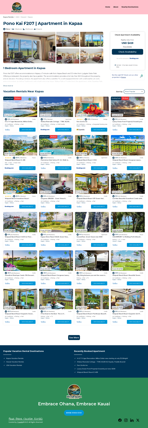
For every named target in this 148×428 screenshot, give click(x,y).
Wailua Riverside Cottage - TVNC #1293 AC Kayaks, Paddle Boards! (101, 362)
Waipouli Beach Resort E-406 (15, 160)
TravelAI (20, 422)
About (115, 7)
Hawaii (23, 17)
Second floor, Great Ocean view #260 (89, 237)
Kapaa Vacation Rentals (15, 358)
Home (107, 7)
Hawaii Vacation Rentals (15, 362)
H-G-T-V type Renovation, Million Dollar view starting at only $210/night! (102, 358)
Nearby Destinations (130, 7)
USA (17, 17)
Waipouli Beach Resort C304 (86, 160)
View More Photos (12, 60)
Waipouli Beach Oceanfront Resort (17, 198)
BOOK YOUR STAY (74, 413)
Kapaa (30, 17)
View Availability (27, 129)
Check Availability (128, 51)
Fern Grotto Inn (82, 121)
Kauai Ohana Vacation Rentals (26, 418)
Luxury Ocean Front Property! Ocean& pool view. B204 (96, 369)
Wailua (12, 126)
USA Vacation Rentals (14, 365)
